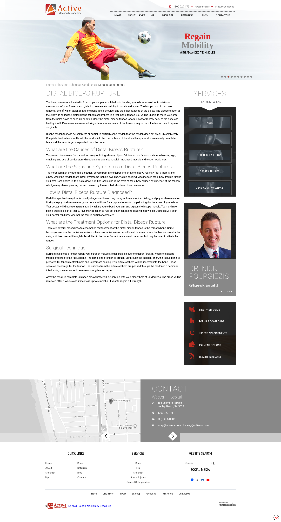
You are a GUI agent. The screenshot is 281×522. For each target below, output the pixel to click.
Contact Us (223, 15)
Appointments (202, 7)
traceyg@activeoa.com (196, 425)
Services (209, 94)
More (227, 291)
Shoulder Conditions (83, 84)
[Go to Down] (276, 517)
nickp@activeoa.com (169, 425)
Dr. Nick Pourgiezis (209, 272)
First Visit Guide (209, 309)
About (131, 15)
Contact (170, 388)
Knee (142, 15)
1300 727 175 (181, 6)
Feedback (151, 493)
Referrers (187, 15)
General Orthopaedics (209, 187)
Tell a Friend (167, 493)
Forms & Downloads (211, 321)
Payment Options (210, 345)
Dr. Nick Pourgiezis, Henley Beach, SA (89, 506)
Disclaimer (108, 493)
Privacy (122, 493)
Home (117, 15)
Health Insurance (210, 356)
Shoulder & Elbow (210, 155)
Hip (152, 15)
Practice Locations (224, 7)
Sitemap (136, 493)
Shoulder (167, 15)
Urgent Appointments (213, 333)
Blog (205, 15)
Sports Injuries (209, 171)
